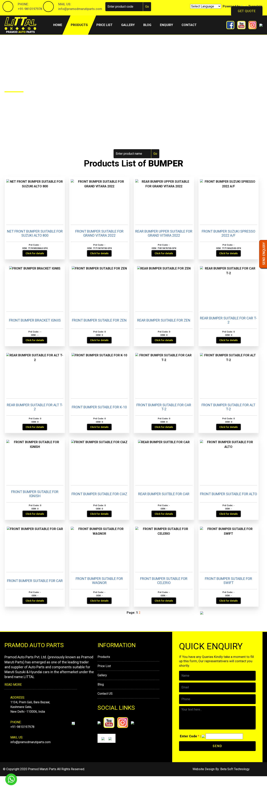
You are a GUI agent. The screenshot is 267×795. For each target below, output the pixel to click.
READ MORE (13, 684)
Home (59, 25)
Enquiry (166, 25)
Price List (104, 666)
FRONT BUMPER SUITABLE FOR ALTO (228, 494)
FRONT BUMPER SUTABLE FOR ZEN (99, 320)
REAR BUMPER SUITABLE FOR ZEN (163, 320)
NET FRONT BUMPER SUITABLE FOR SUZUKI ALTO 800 (35, 233)
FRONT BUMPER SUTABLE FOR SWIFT (228, 581)
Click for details (35, 253)
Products (79, 25)
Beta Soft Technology (235, 769)
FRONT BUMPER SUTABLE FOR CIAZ (99, 494)
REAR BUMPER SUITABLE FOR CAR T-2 (228, 320)
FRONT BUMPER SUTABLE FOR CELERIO (163, 581)
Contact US (105, 693)
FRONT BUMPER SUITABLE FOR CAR (35, 581)
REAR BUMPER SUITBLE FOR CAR (163, 494)
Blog (147, 25)
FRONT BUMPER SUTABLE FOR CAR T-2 (163, 407)
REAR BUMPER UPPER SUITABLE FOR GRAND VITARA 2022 (163, 233)
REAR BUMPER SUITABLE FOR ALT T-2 (35, 407)
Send (217, 746)
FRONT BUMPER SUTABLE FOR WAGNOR (99, 581)
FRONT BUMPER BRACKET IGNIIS (35, 320)
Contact (189, 25)
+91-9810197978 (30, 9)
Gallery (128, 25)
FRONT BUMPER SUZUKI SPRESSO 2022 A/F (228, 233)
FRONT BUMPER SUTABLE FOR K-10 (99, 407)
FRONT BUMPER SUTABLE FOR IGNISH (34, 494)
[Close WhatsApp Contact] (257, 772)
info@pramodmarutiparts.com (80, 9)
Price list (104, 25)
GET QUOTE (247, 11)
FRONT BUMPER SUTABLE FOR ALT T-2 (228, 407)
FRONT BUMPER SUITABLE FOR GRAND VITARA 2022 (99, 233)
